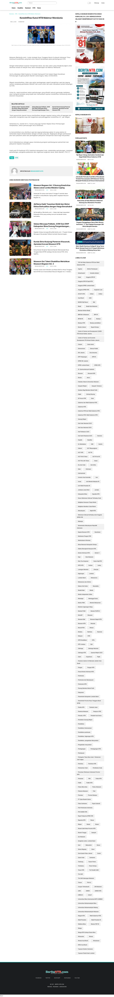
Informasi (88, 469)
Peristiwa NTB (92, 763)
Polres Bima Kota (82, 787)
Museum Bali (81, 619)
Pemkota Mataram (83, 711)
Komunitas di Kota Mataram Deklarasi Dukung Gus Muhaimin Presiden (90, 201)
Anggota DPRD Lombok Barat (86, 285)
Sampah (93, 832)
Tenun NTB (81, 870)
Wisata (91, 936)
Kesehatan (97, 532)
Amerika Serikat (94, 273)
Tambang (80, 861)
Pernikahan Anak (97, 768)
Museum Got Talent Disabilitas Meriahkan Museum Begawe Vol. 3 (52, 262)
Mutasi (91, 627)
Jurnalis (97, 490)
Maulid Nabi (81, 590)
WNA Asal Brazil (82, 945)
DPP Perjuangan (82, 356)
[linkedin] (24, 162)
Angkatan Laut (98, 289)
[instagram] (100, 8)
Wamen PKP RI (95, 924)
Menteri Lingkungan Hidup (85, 607)
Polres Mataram (96, 787)
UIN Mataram (98, 886)
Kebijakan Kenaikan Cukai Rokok (87, 506)
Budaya (98, 318)
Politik (80, 196)
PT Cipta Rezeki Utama (84, 799)
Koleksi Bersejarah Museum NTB (87, 548)
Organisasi (89, 656)
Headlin (80, 440)
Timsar (80, 882)
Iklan (79, 469)
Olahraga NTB (82, 652)
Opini (79, 656)
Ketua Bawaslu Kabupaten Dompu (87, 544)
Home (13, 8)
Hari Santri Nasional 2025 (85, 435)
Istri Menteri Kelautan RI (92, 481)
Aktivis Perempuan (92, 269)
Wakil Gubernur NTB (95, 915)
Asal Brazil (81, 298)
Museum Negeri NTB (96, 619)
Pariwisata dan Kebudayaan (85, 680)
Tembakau (81, 866)
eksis (88, 377)
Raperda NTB (81, 820)
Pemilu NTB (81, 707)
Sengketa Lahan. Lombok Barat (86, 841)
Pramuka (80, 795)
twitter (47, 978)
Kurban (90, 565)
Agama (80, 269)
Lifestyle (96, 569)
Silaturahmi (89, 845)
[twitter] (95, 8)
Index (103, 3)
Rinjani (80, 824)
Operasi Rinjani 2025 (96, 652)
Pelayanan (81, 692)
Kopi (79, 557)
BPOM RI (80, 318)
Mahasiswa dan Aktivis (84, 582)
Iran (97, 477)
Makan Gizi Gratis (83, 586)
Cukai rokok (90, 344)
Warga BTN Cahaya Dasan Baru (86, 932)
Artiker (100, 294)
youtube (77, 978)
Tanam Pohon (92, 861)
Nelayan (80, 636)
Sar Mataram (81, 836)
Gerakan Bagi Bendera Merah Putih (87, 390)
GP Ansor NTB (82, 398)
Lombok (80, 241)
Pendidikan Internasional (84, 728)
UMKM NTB (98, 890)
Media (91, 590)
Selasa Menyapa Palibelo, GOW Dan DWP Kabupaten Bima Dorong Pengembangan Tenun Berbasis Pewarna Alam (41, 108)
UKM (79, 890)
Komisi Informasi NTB (84, 553)
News (39, 8)
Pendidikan (81, 724)
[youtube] (103, 8)
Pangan (80, 667)
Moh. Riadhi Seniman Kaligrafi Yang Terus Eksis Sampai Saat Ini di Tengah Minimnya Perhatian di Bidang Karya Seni (90, 248)
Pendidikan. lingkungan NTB (85, 736)
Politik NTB (89, 782)
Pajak (98, 656)
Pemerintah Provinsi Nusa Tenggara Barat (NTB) (89, 702)
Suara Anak (81, 857)
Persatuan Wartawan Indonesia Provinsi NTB (88, 773)
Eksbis (80, 377)
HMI (92, 444)
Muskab (93, 623)
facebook (38, 978)
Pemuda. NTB (82, 715)
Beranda (11, 14)
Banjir (79, 306)
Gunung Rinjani (82, 419)
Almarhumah (81, 273)
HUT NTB (80, 452)
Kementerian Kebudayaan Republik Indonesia (87, 527)
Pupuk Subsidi (96, 803)
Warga (80, 928)
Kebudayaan (81, 510)
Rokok (88, 824)
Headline (20, 8)
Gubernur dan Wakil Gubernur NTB (87, 402)
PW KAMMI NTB (82, 812)
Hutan (95, 460)
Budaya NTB (81, 323)
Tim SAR (80, 874)
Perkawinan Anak (83, 768)
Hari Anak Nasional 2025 (85, 423)
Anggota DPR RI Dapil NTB (85, 281)
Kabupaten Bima (82, 494)
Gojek (79, 394)
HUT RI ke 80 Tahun (83, 460)
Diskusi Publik (94, 348)
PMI (89, 778)
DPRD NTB (97, 365)
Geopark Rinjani (82, 386)
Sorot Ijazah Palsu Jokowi (85, 853)
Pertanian (80, 778)
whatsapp (57, 978)
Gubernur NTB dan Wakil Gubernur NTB (89, 411)
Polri (94, 791)
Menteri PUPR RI (95, 611)
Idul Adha (93, 465)
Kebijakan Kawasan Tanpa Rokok (87, 502)
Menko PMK (81, 602)
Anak (79, 277)
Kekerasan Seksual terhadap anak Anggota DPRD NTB (89, 516)
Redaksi (49, 986)
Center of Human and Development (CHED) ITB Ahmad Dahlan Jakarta (89, 332)
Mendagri (80, 598)
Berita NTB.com (59, 984)
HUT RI (90, 452)
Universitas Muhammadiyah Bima (87, 903)
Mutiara (80, 632)
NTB (34, 8)
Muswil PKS (81, 627)
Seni (79, 845)
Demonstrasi (81, 348)
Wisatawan (96, 940)
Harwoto (99, 435)
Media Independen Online (85, 594)
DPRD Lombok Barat (83, 365)
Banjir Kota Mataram (91, 306)
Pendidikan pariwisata (84, 732)
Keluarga (80, 521)
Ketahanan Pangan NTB (84, 536)
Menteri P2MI (81, 611)
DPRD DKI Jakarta (83, 361)
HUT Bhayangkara (92, 448)
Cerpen (80, 344)
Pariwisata (81, 675)
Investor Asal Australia (84, 477)
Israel (79, 481)
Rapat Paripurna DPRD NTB (85, 816)
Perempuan (81, 753)
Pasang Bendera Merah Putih (86, 688)
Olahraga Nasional (93, 648)
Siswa (98, 845)
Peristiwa (80, 763)
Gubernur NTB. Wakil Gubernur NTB (87, 415)
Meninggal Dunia (93, 598)
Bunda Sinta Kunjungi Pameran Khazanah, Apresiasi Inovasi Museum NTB (61, 108)
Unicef (90, 895)
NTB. (93, 640)
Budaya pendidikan (95, 323)
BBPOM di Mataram (83, 314)
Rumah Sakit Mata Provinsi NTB (86, 828)
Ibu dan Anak (81, 465)
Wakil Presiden (82, 920)
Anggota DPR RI (90, 277)
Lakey (99, 565)
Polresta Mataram (83, 791)
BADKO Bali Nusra (83, 302)
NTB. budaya (81, 644)
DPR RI (94, 356)
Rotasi (97, 824)
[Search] (55, 3)
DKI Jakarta (81, 352)
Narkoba (89, 632)
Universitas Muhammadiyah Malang (88, 907)
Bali (94, 302)
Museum (90, 615)
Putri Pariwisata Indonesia (85, 807)
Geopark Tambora (97, 386)
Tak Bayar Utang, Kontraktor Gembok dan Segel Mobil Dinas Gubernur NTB (90, 156)
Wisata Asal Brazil (83, 940)
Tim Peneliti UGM (94, 870)
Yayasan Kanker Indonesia (85, 949)
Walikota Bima (82, 924)
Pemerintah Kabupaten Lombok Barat (88, 696)
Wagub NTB (81, 915)
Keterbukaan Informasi (84, 540)
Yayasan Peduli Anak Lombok (86, 953)
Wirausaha (81, 936)
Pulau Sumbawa (82, 803)
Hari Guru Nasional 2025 (84, 427)
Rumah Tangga (82, 832)
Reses (92, 820)
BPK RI (96, 314)
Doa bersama (93, 352)
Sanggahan (63, 986)
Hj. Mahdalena (82, 444)
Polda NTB (98, 778)
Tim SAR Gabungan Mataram (86, 878)
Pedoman (56, 986)
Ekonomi (80, 373)
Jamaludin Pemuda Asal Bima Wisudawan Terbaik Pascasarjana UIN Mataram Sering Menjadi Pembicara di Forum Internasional (90, 179)
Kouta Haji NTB (98, 561)
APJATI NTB (81, 294)
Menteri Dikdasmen (95, 602)
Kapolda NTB (95, 494)
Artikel (91, 294)
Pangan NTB (90, 667)
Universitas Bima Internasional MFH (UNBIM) (90, 899)
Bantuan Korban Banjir (84, 310)
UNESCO (80, 895)
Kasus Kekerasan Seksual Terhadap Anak (89, 498)
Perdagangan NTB (96, 749)
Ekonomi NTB (91, 373)
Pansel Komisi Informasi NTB (86, 671)
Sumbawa (92, 857)
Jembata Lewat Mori (83, 490)
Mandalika (96, 586)
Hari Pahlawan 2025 (83, 431)
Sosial (99, 853)
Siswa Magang (82, 849)
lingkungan (81, 573)
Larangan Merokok (83, 569)
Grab (92, 398)
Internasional (81, 473)
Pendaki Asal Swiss (96, 715)
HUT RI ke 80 (96, 456)
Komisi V (97, 553)
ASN (90, 298)
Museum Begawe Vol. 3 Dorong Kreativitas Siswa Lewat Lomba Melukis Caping (52, 186)
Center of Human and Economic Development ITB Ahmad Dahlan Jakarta (88, 339)
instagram (67, 978)
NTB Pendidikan (82, 640)
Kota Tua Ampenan (83, 561)
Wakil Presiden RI (96, 920)
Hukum (80, 448)
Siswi (92, 849)
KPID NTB (80, 565)
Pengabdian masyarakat (84, 744)
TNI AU (89, 882)
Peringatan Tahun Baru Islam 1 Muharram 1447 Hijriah (89, 758)
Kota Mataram (89, 557)
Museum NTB (81, 623)
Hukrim (100, 444)
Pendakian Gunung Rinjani (85, 719)
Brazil (89, 318)
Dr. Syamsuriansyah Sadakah (86, 369)
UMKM (88, 890)
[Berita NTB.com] (15, 4)
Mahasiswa (94, 577)
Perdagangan (81, 749)
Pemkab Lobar (93, 707)
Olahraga (80, 648)
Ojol (91, 644)
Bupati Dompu (95, 327)
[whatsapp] (98, 8)
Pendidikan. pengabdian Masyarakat (88, 740)
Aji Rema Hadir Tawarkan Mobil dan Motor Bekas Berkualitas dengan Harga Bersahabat (20, 108)
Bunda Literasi (82, 327)
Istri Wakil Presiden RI (84, 485)
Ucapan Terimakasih (83, 886)
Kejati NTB (93, 510)
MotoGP (80, 615)
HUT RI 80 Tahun (82, 456)
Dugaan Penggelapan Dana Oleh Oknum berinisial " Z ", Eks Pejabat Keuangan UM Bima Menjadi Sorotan (90, 224)
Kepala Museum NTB (83, 532)
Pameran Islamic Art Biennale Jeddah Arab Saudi (89, 662)
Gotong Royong (90, 394)
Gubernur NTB (82, 406)
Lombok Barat (82, 577)
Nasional (28, 8)
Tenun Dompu (93, 866)
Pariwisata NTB (82, 684)
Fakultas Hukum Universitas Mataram (88, 381)
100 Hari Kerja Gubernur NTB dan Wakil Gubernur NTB (88, 264)
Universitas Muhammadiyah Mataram (88, 911)
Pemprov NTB (97, 711)
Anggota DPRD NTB (83, 289)
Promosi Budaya (92, 795)
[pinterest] (20, 162)
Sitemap (96, 3)
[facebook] (92, 8)
